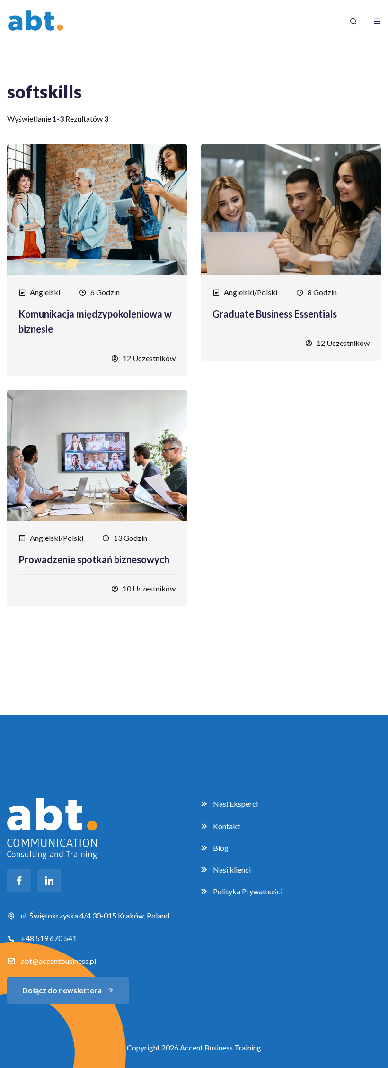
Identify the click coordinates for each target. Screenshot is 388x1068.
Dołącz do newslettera (62, 990)
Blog (221, 847)
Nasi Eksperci (235, 803)
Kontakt (226, 825)
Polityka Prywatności (247, 891)
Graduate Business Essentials (274, 313)
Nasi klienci (232, 869)
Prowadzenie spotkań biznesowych (93, 559)
